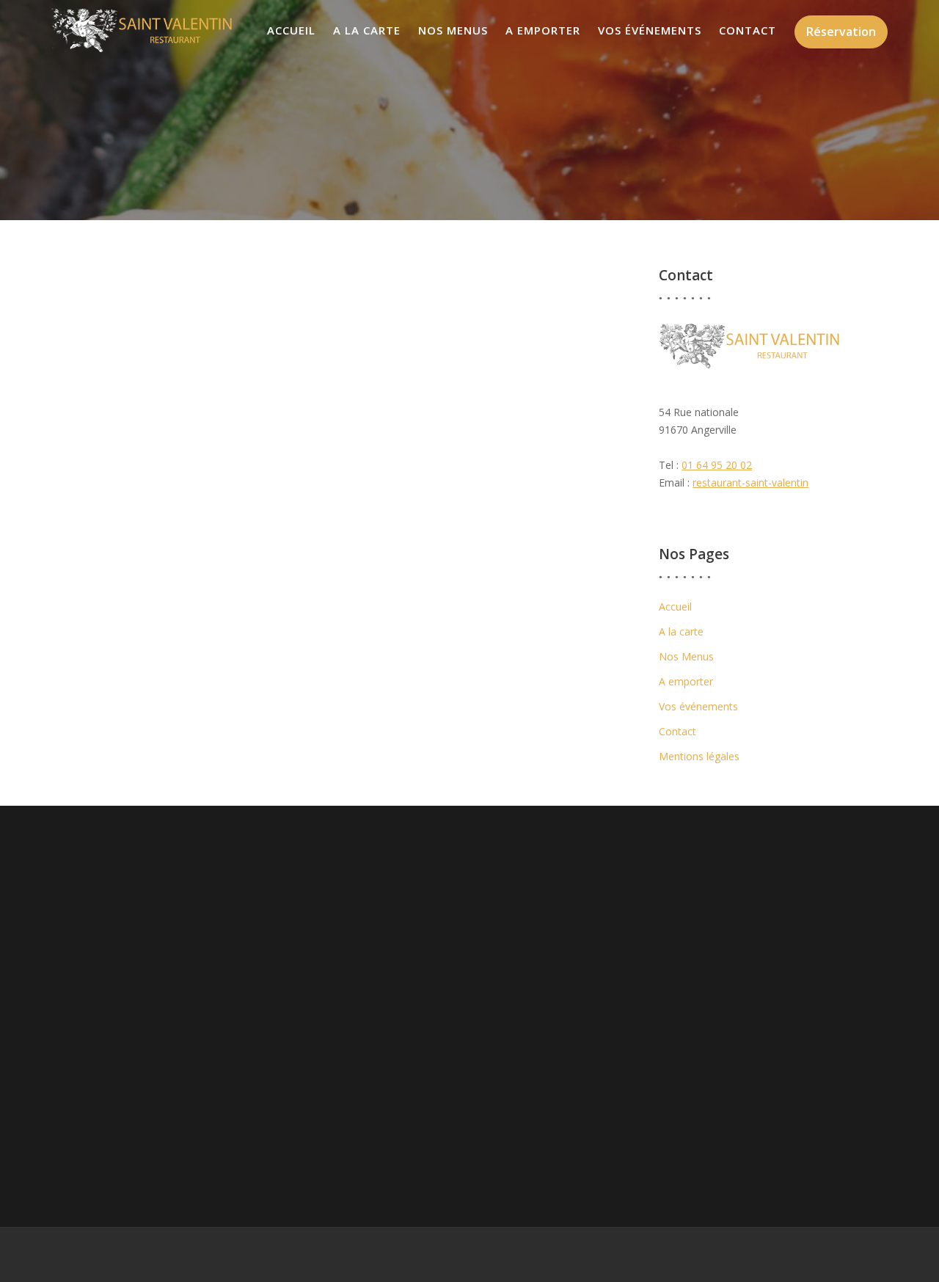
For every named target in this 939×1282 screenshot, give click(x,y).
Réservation (841, 31)
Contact (747, 30)
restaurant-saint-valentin (750, 482)
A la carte (367, 30)
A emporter (542, 30)
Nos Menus (453, 30)
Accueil (291, 30)
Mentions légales (699, 756)
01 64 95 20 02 (717, 465)
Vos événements (649, 30)
